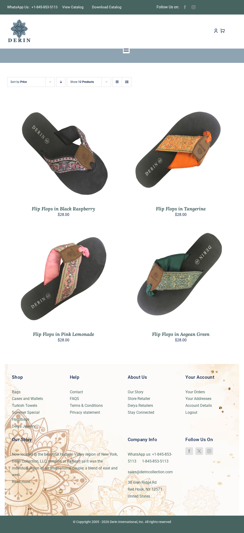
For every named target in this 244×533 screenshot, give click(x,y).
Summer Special (26, 412)
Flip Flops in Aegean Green (180, 334)
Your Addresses (198, 398)
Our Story (135, 392)
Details (80, 152)
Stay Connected (141, 412)
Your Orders (195, 392)
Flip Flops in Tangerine (181, 209)
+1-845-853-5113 (46, 7)
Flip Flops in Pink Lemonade (63, 334)
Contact (76, 392)
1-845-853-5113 (155, 461)
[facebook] (185, 7)
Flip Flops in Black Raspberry (63, 209)
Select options (53, 152)
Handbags (20, 419)
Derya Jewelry (24, 426)
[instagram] (193, 7)
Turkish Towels (24, 405)
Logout (191, 412)
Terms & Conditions (86, 405)
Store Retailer (139, 398)
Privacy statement (85, 412)
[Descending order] (61, 82)
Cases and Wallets (27, 398)
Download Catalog (106, 7)
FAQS (74, 398)
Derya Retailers (140, 405)
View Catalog (72, 7)
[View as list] (126, 82)
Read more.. (22, 481)
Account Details (198, 405)
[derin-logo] (19, 20)
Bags (16, 392)
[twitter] (199, 451)
